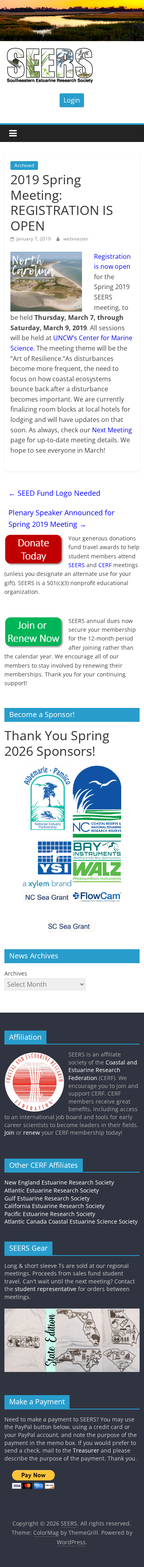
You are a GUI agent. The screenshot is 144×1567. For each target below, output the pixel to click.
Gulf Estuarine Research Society (47, 1198)
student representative (45, 1289)
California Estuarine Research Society (54, 1206)
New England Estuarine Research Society (59, 1182)
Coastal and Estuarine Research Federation (102, 1070)
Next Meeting (112, 430)
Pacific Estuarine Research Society (49, 1214)
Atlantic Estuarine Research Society (51, 1190)
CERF (105, 565)
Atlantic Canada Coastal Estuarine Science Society (71, 1221)
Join (9, 1132)
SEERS (76, 565)
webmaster (75, 238)
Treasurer (86, 1450)
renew (31, 1132)
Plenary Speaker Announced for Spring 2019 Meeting (61, 518)
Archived (24, 165)
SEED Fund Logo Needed (54, 493)
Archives (15, 973)
